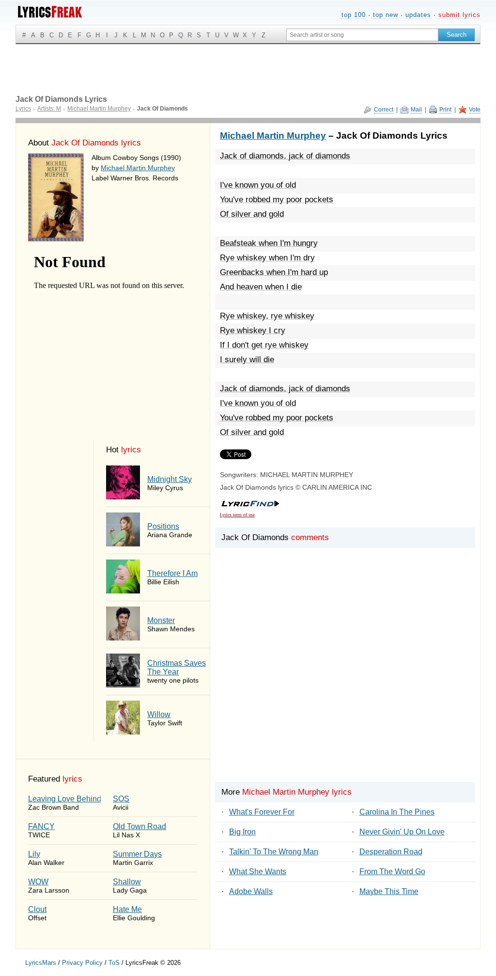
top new (385, 14)
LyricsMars (40, 962)
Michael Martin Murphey (138, 168)
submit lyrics (459, 14)
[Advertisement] (345, 681)
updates (418, 14)
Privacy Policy (82, 962)
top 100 (353, 14)
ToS (114, 962)
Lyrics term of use (237, 514)
